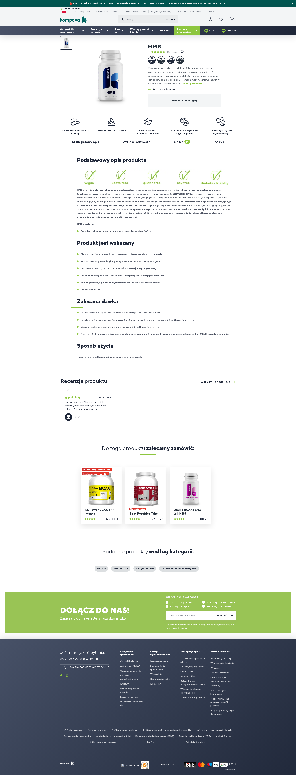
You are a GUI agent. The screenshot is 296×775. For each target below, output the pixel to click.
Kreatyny (124, 684)
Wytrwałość (156, 674)
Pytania (219, 142)
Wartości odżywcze (136, 142)
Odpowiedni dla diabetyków (179, 568)
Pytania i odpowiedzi (195, 742)
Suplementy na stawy (220, 658)
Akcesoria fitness (188, 676)
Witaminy (215, 668)
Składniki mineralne (219, 672)
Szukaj (170, 19)
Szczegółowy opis (85, 142)
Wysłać (222, 615)
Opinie (181, 142)
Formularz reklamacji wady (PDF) (195, 736)
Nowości (165, 30)
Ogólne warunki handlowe (125, 730)
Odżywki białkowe (129, 661)
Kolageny (215, 685)
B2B (144, 11)
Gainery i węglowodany (131, 671)
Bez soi (101, 568)
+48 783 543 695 (71, 8)
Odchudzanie (187, 671)
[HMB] (110, 75)
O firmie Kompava (130, 11)
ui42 (172, 765)
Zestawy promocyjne (184, 30)
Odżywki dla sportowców (67, 30)
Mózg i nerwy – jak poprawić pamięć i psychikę (219, 702)
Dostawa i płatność (83, 11)
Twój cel (118, 30)
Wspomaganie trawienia (222, 663)
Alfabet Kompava (223, 736)
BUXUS (164, 765)
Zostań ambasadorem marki (188, 11)
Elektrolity (155, 684)
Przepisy (231, 30)
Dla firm (150, 742)
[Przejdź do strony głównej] (87, 19)
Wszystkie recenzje (215, 382)
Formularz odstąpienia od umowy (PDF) (154, 736)
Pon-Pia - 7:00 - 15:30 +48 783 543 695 (89, 667)
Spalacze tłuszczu (129, 697)
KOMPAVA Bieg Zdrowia (192, 697)
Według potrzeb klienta (140, 30)
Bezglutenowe (145, 568)
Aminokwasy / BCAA (130, 666)
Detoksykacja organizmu (192, 666)
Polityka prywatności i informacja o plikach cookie (167, 730)
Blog (211, 30)
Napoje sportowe (159, 661)
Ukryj (292, 3)
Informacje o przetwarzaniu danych (214, 730)
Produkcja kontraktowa (106, 11)
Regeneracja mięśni (160, 679)
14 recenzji (172, 52)
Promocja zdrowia (96, 30)
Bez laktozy (121, 568)
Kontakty (210, 11)
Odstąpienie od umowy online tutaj (113, 736)
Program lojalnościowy (161, 11)
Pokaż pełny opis (192, 83)
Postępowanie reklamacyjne (77, 736)
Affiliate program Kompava (103, 742)
